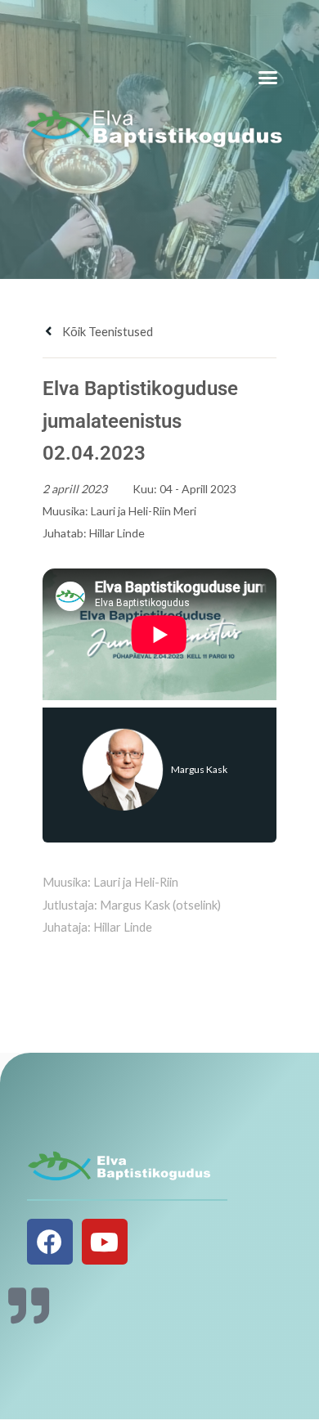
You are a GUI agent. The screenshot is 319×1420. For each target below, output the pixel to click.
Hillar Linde (117, 533)
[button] (268, 77)
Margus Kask (199, 769)
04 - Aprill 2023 (198, 489)
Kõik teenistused (106, 332)
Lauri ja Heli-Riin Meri (143, 511)
